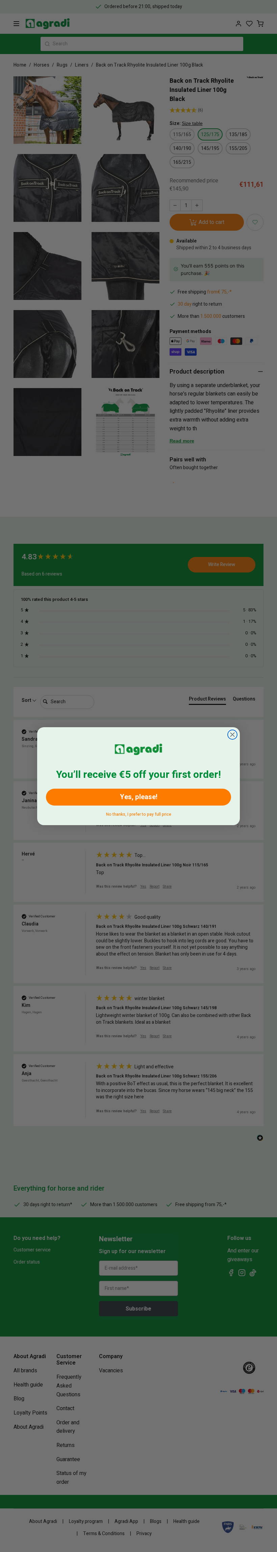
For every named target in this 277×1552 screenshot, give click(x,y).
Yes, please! (138, 797)
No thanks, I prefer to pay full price (138, 813)
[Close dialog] (232, 734)
